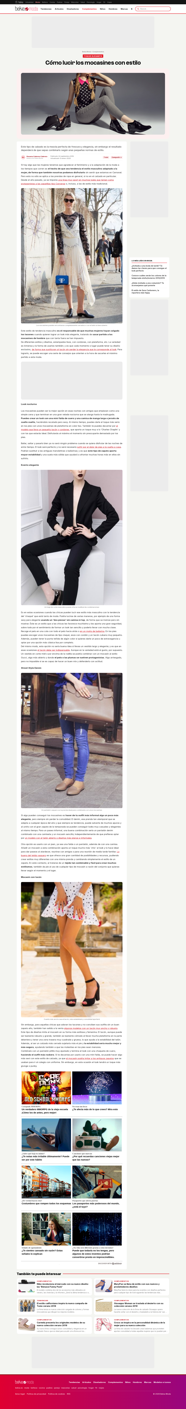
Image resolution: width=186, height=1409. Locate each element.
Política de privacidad (36, 1394)
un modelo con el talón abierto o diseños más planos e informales (58, 838)
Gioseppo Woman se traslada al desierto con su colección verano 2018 (138, 1304)
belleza (34, 1388)
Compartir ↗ (116, 157)
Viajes (109, 2)
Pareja (66, 2)
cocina (42, 1388)
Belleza (45, 2)
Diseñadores (73, 9)
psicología (82, 1388)
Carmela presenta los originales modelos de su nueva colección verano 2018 (61, 1324)
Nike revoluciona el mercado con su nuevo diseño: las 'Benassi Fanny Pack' (63, 1285)
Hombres (113, 9)
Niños (102, 9)
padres (49, 1388)
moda (26, 1388)
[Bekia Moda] (26, 9)
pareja (57, 1388)
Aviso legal (20, 1394)
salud (73, 1388)
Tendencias (45, 9)
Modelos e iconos (162, 1382)
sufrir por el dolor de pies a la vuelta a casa (99, 447)
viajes (101, 1388)
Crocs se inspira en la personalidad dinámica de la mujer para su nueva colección (139, 1324)
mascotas (65, 1388)
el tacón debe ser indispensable (53, 650)
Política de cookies (56, 1394)
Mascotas (75, 2)
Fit (104, 2)
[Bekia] (19, 2)
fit (96, 1388)
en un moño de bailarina (92, 631)
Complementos (89, 9)
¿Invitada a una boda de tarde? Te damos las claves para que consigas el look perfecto (149, 268)
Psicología (91, 2)
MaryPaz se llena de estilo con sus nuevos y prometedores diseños (137, 1285)
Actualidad (29, 2)
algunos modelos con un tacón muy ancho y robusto (90, 1028)
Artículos (59, 9)
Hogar (99, 2)
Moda (37, 2)
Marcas (124, 9)
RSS (68, 1394)
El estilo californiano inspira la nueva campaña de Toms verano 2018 (62, 1304)
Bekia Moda (86, 52)
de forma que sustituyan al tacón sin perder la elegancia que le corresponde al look (74, 349)
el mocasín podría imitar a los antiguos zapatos (90, 1058)
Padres (59, 2)
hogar (91, 1388)
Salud (83, 2)
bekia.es (19, 1388)
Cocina (52, 2)
